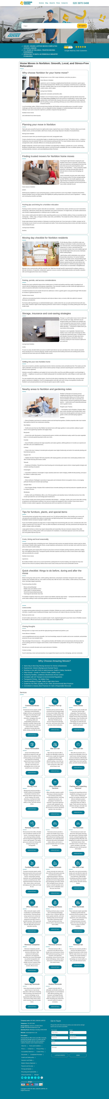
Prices (58, 3)
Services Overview (26, 1074)
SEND (78, 1055)
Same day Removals (32, 984)
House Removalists (32, 748)
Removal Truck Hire (32, 828)
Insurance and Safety (26, 1060)
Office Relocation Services (55, 787)
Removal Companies (32, 945)
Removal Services (55, 945)
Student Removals (55, 984)
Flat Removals (78, 828)
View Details (32, 735)
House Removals (55, 867)
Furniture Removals (32, 867)
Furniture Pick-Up (55, 706)
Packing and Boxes (55, 907)
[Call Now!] (81, 3)
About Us (52, 3)
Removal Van (78, 945)
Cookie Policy (40, 1051)
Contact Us (64, 3)
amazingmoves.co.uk (31, 1032)
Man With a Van (78, 867)
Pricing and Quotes (26, 1069)
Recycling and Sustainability (28, 1071)
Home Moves (78, 706)
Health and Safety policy (27, 1057)
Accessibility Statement (27, 1051)
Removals (55, 828)
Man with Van (78, 748)
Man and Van (55, 748)
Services (41, 3)
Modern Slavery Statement (28, 1063)
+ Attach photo (60, 1055)
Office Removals (32, 907)
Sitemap (36, 1074)
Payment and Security (27, 1066)
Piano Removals (78, 907)
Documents (24, 1054)
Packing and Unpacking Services (78, 787)
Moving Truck (32, 786)
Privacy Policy (40, 1048)
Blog (46, 3)
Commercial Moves (32, 706)
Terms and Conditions (35, 1046)
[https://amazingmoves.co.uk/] (26, 3)
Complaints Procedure (36, 1054)
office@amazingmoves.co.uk (32, 1027)
